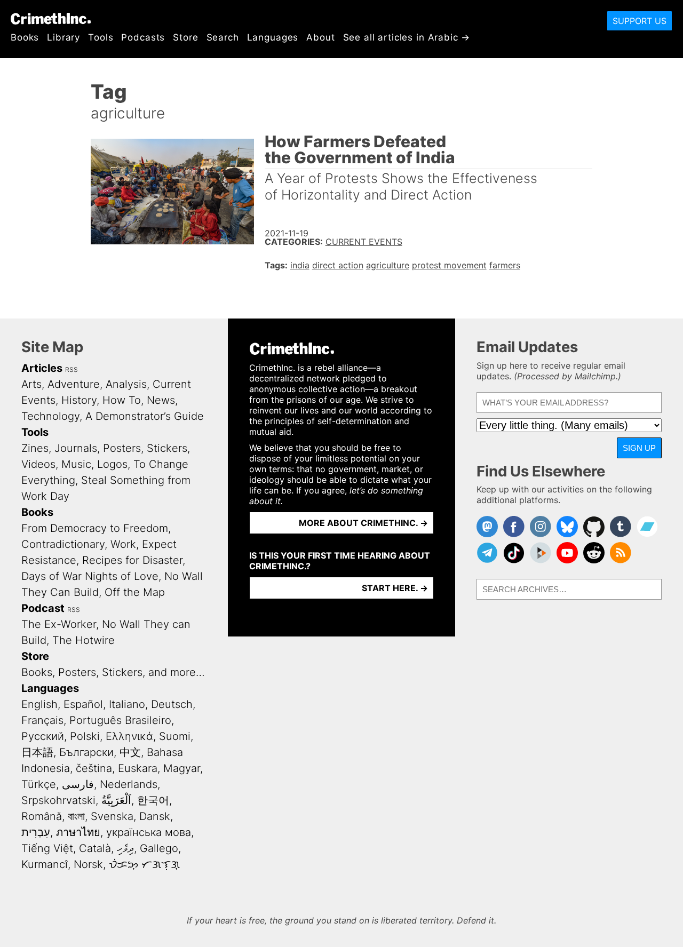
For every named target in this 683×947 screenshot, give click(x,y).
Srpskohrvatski (58, 800)
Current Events (363, 241)
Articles (41, 368)
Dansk (154, 816)
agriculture (387, 265)
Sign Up (639, 447)
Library (63, 37)
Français (42, 720)
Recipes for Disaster (132, 560)
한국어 (153, 800)
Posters (122, 448)
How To (121, 400)
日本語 (37, 752)
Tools (100, 37)
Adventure (73, 384)
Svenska (112, 816)
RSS (71, 369)
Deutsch (172, 704)
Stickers (167, 448)
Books (25, 37)
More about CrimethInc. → (363, 523)
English (39, 704)
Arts (31, 384)
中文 (130, 752)
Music (76, 464)
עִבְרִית (35, 832)
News (161, 400)
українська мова (148, 832)
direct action (337, 265)
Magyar (181, 768)
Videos (38, 464)
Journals (75, 448)
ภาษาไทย (78, 832)
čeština (94, 768)
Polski (85, 736)
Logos (112, 464)
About (320, 37)
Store (185, 37)
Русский (42, 736)
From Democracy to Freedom (94, 528)
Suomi (174, 736)
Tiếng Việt (47, 848)
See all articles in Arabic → (407, 37)
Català (95, 848)
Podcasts (143, 37)
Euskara (137, 768)
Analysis (126, 384)
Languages (273, 37)
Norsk (88, 864)
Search (223, 37)
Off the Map (135, 592)
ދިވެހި (125, 848)
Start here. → (395, 588)
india (299, 265)
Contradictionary (63, 544)
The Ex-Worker (58, 624)
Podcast (43, 608)
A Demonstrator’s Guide (144, 416)
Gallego (159, 848)
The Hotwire (83, 640)
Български (86, 752)
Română (41, 816)
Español (83, 704)
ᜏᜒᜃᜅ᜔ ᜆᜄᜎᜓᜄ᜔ (144, 864)
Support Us (639, 20)
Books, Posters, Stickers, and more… (113, 672)
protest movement (449, 265)
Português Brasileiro (120, 720)
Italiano (127, 704)
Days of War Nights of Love (89, 576)
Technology (50, 416)
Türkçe (38, 784)
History (79, 400)
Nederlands (128, 784)
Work (123, 544)
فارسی (78, 784)
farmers (504, 265)
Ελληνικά (129, 736)
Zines (35, 448)
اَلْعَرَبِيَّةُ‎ (116, 800)
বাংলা (76, 816)
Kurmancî (44, 864)
